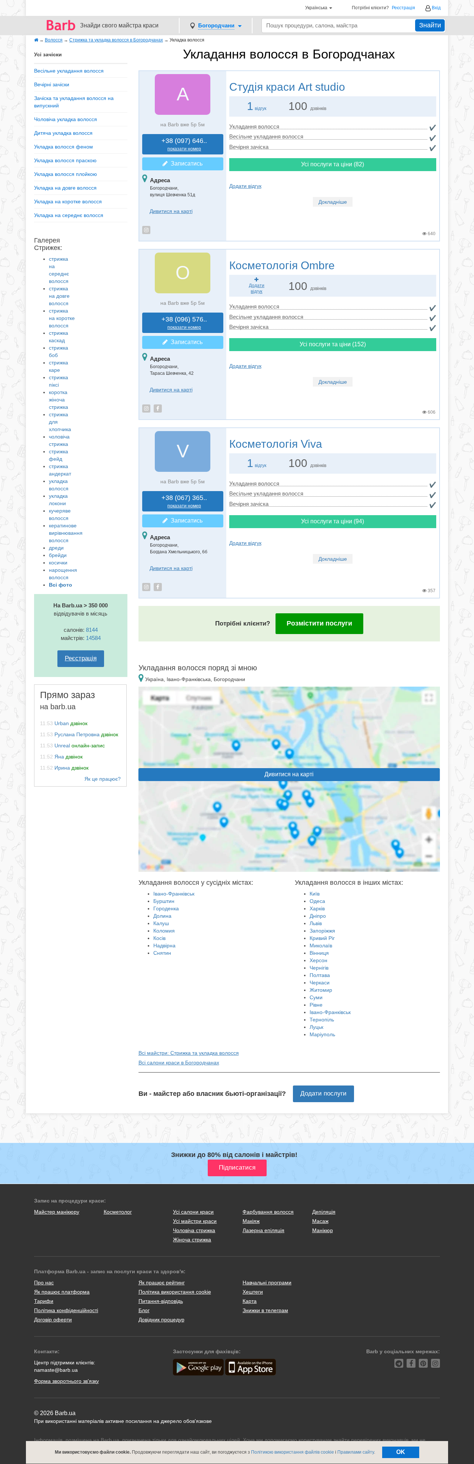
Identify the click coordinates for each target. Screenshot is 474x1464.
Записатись (185, 163)
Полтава (320, 975)
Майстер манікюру (56, 1212)
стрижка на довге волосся (59, 296)
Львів (316, 923)
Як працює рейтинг (161, 1282)
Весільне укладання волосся (69, 71)
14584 (93, 638)
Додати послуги (323, 1093)
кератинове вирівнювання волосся (66, 533)
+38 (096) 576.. (184, 323)
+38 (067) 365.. (184, 501)
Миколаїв (321, 945)
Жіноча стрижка (192, 1240)
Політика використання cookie (174, 1292)
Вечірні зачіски (51, 84)
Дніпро (318, 916)
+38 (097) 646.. (184, 144)
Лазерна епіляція (263, 1230)
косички (58, 563)
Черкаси (320, 983)
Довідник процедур (161, 1320)
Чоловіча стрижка (194, 1230)
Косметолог (118, 1212)
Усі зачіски (48, 54)
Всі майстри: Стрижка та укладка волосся (188, 1053)
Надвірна (164, 945)
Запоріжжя (322, 931)
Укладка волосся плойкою (65, 174)
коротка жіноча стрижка (58, 399)
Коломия (164, 931)
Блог (144, 1310)
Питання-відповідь (160, 1301)
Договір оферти (53, 1320)
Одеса (317, 901)
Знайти (430, 25)
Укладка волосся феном (63, 147)
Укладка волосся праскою (65, 160)
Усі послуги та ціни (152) (333, 344)
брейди (58, 555)
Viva (275, 444)
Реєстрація (403, 8)
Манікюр (322, 1230)
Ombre (282, 265)
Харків (317, 908)
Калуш (161, 923)
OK (400, 1452)
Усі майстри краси (195, 1221)
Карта (250, 1301)
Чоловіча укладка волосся (65, 119)
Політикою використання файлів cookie (292, 1452)
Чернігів (319, 968)
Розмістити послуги (319, 623)
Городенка (166, 908)
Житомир (321, 990)
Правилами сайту (355, 1452)
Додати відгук (245, 186)
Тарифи (43, 1301)
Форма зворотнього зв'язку (66, 1381)
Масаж (320, 1221)
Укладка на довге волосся (65, 188)
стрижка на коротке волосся (62, 318)
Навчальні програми (267, 1282)
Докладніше (332, 202)
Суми (316, 997)
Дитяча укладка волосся (63, 133)
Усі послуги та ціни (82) (332, 164)
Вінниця (319, 953)
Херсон (318, 960)
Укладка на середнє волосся (68, 215)
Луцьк (316, 1027)
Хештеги (253, 1292)
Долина (162, 916)
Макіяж (251, 1221)
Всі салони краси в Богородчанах (178, 1063)
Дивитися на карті (171, 211)
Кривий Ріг (322, 938)
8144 (92, 630)
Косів (159, 938)
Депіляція (324, 1212)
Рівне (316, 1005)
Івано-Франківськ (173, 894)
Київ (315, 894)
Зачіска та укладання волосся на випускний (74, 102)
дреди (56, 548)
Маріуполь (322, 1034)
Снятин (162, 953)
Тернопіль (322, 1020)
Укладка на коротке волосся (68, 201)
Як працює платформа (62, 1292)
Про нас (44, 1282)
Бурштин (163, 901)
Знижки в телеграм (265, 1310)
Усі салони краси (193, 1212)
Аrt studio (287, 87)
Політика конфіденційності (66, 1310)
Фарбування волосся (268, 1212)
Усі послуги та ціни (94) (332, 521)
